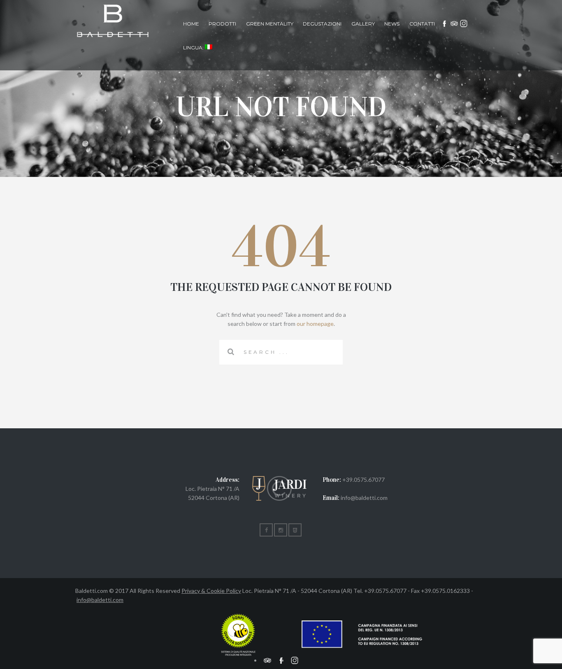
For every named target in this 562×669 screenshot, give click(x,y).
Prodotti (222, 24)
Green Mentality (269, 24)
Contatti (422, 24)
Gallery (363, 24)
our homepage (315, 323)
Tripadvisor (454, 24)
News (391, 24)
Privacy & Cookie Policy (211, 590)
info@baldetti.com (100, 599)
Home (191, 24)
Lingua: (194, 47)
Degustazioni (322, 24)
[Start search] (231, 351)
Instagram (464, 24)
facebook (445, 24)
